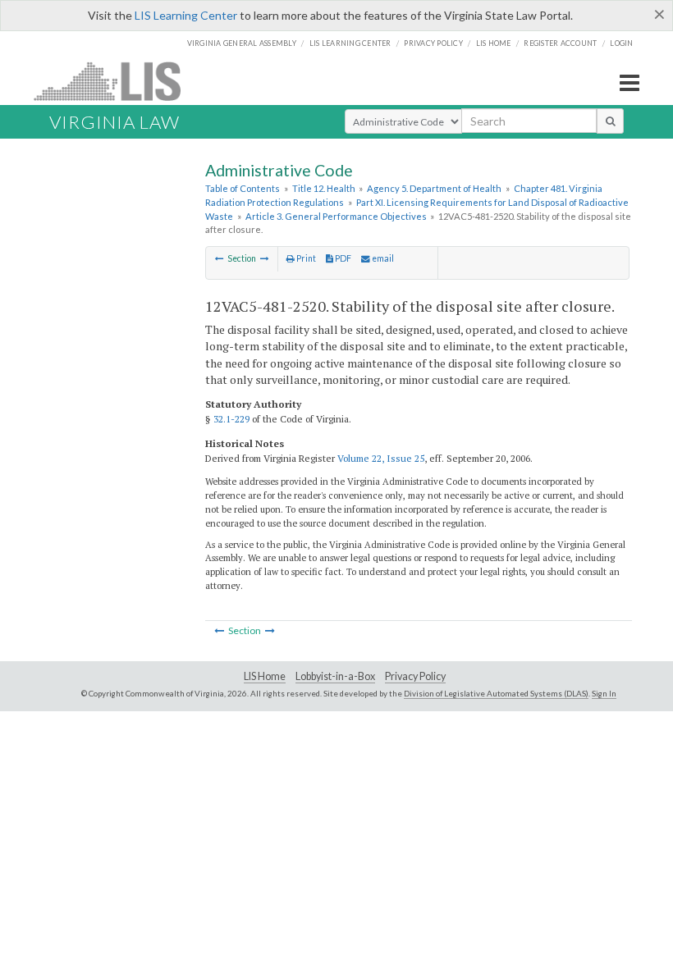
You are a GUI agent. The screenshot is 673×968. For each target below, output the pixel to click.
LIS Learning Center (186, 15)
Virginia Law (114, 122)
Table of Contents (242, 188)
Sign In (604, 693)
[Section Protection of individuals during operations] (219, 258)
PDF (342, 258)
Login (621, 43)
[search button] (610, 120)
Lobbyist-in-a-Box (335, 676)
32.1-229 (231, 419)
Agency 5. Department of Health (434, 188)
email (382, 258)
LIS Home (265, 676)
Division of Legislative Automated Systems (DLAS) (496, 693)
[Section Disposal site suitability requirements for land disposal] (264, 258)
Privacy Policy (433, 43)
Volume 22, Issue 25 (380, 458)
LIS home (493, 43)
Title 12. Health (323, 188)
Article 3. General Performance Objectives (336, 216)
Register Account (560, 43)
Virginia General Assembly (241, 43)
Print (305, 258)
